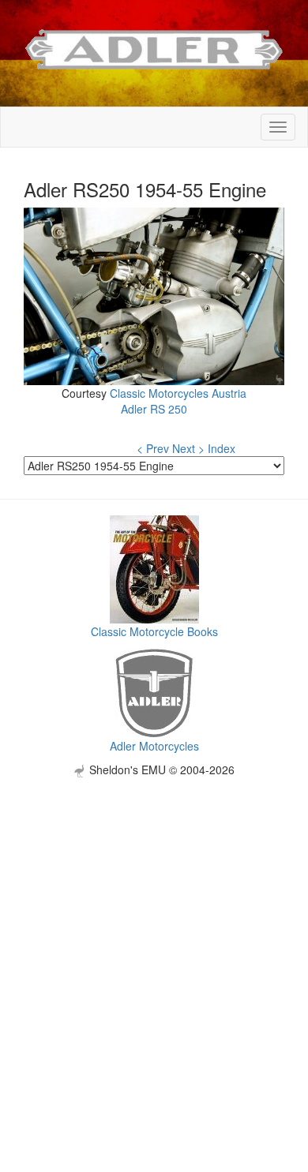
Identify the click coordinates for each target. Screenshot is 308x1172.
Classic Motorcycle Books (154, 631)
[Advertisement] (154, 931)
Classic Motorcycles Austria (178, 393)
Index (221, 448)
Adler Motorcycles (154, 746)
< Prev (153, 448)
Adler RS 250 (154, 409)
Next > (188, 448)
